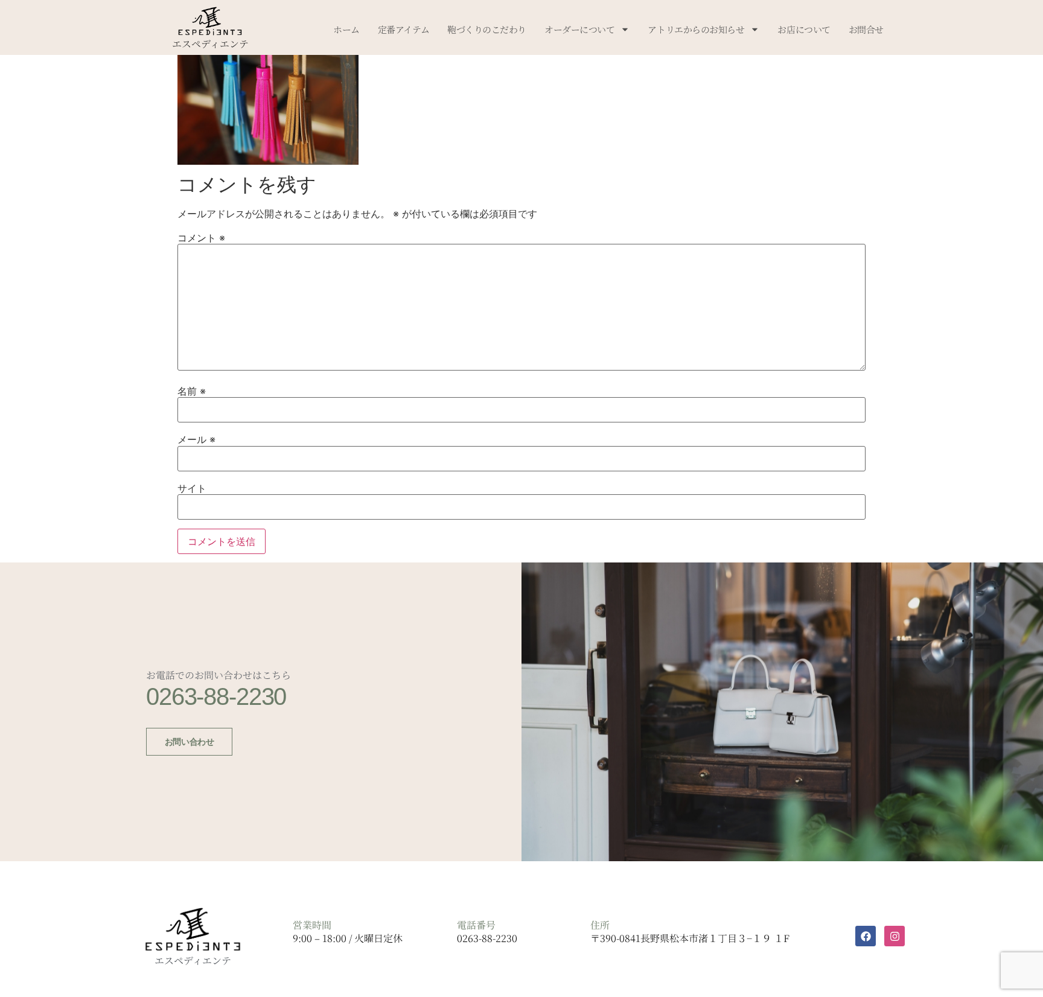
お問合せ (866, 29)
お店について (803, 29)
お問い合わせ (189, 742)
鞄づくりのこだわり (486, 29)
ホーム (346, 29)
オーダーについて (579, 29)
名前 (191, 391)
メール (196, 439)
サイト (191, 488)
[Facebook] (865, 936)
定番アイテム (403, 29)
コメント (201, 238)
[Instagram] (894, 936)
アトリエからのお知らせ (696, 29)
